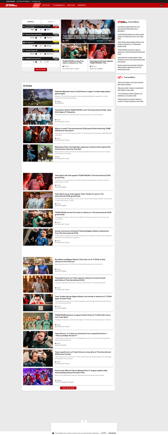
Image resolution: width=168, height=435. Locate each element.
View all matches (41, 69)
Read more (112, 433)
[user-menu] (161, 5)
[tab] (30, 22)
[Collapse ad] (84, 421)
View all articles (68, 388)
